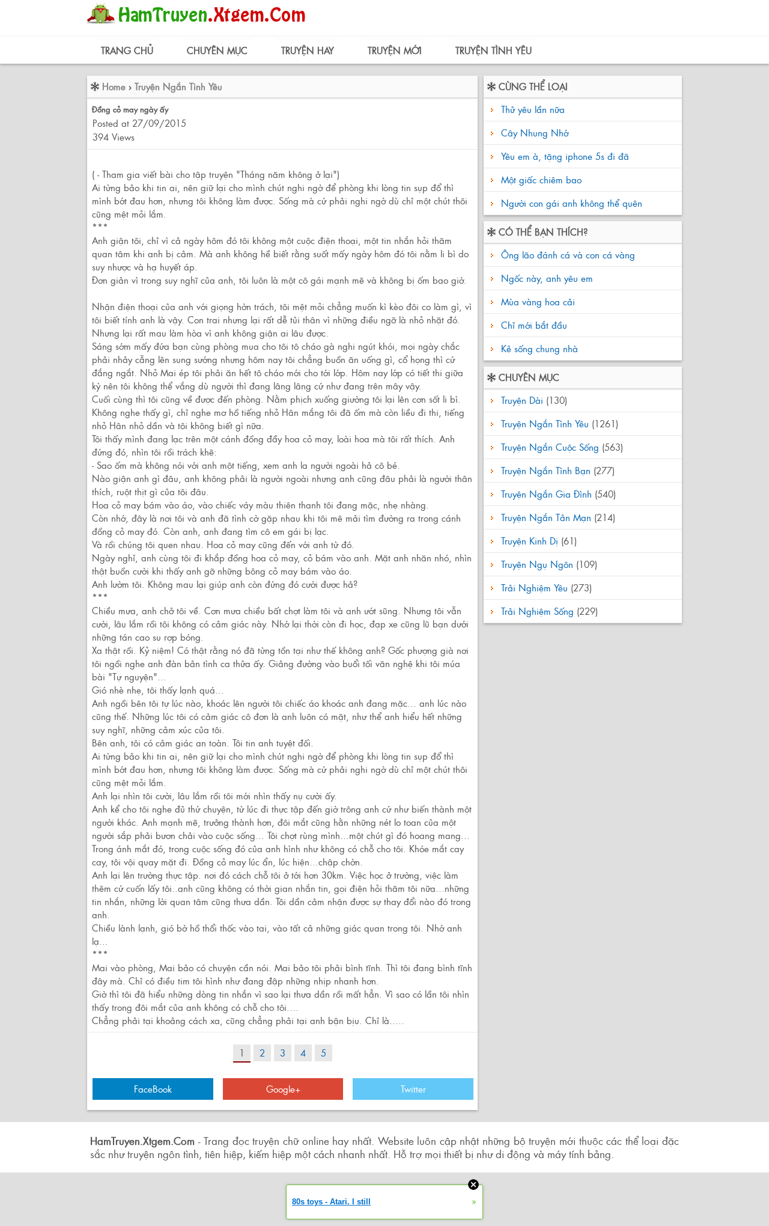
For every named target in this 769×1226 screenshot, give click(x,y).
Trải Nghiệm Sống (537, 611)
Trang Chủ (127, 50)
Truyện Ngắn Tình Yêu (178, 86)
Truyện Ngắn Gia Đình (546, 494)
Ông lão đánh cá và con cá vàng (566, 254)
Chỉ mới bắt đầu (532, 325)
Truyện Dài (522, 400)
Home (114, 86)
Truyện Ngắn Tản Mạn (546, 517)
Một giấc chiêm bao (541, 179)
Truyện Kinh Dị (529, 540)
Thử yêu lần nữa (533, 109)
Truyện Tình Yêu (493, 50)
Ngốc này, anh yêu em (545, 278)
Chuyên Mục (217, 50)
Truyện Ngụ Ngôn (537, 564)
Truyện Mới (395, 50)
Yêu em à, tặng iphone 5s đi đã (565, 156)
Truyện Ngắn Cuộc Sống (550, 447)
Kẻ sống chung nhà (538, 348)
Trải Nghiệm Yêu (534, 587)
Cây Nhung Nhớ (534, 132)
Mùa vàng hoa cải (536, 301)
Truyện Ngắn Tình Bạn (546, 470)
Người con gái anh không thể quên (571, 203)
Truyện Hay (307, 50)
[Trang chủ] (199, 27)
